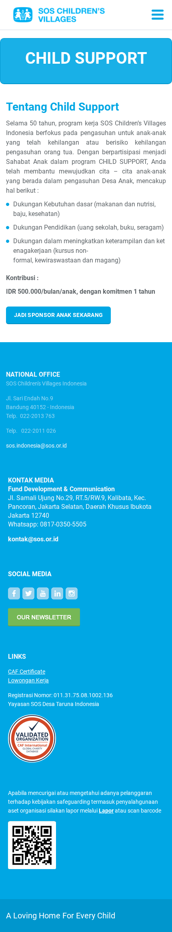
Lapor (106, 810)
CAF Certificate (26, 671)
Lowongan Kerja (28, 680)
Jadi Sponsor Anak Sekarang (58, 315)
